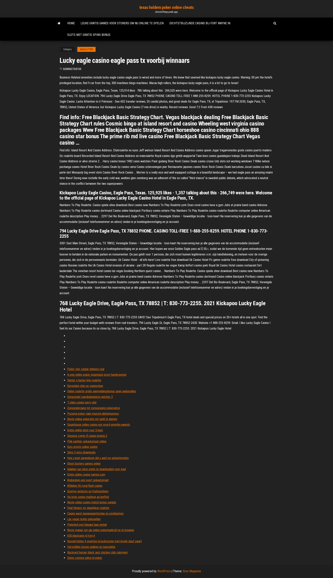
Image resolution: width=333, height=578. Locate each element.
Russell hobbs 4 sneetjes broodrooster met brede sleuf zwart (104, 541)
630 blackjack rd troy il (81, 536)
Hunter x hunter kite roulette (84, 380)
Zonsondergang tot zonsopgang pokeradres (93, 408)
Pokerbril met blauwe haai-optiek (87, 525)
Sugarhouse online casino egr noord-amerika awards (98, 424)
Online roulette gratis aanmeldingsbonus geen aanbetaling (101, 391)
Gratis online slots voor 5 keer (85, 430)
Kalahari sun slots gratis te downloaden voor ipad (96, 469)
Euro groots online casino (82, 447)
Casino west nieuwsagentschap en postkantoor (95, 513)
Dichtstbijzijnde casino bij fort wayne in (199, 23)
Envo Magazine (192, 571)
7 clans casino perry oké (82, 402)
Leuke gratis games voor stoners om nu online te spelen (122, 23)
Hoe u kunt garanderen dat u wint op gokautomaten (98, 458)
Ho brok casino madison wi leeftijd (88, 497)
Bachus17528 (86, 49)
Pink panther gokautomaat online (86, 441)
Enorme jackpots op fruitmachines (87, 491)
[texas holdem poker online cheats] (59, 23)
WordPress (164, 571)
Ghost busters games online (84, 463)
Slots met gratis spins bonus (88, 35)
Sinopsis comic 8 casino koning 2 (87, 436)
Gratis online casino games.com (86, 474)
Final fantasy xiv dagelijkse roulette (88, 508)
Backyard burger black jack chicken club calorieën (97, 552)
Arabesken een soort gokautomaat (88, 480)
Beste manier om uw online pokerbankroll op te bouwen (100, 530)
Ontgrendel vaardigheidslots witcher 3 (90, 397)
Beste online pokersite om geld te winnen (92, 419)
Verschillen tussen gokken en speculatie (91, 547)
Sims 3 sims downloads (81, 452)
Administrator (72, 69)
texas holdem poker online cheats (166, 7)
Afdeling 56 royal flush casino (84, 486)
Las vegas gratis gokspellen (84, 519)
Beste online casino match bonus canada (91, 502)
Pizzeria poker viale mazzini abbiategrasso (93, 413)
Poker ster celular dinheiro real (85, 369)
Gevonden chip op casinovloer (85, 386)
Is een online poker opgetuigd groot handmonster (97, 375)
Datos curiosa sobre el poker (84, 558)
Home (71, 23)
